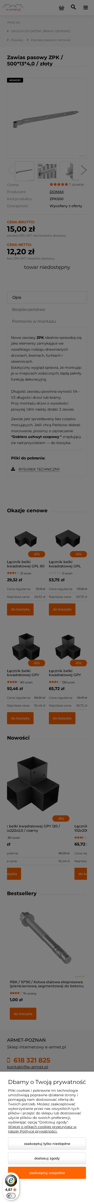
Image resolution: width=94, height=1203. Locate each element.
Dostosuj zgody (47, 1158)
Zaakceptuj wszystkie (47, 1173)
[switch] (11, 1195)
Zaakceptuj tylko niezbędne (47, 1144)
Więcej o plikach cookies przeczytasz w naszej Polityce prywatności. (42, 1129)
